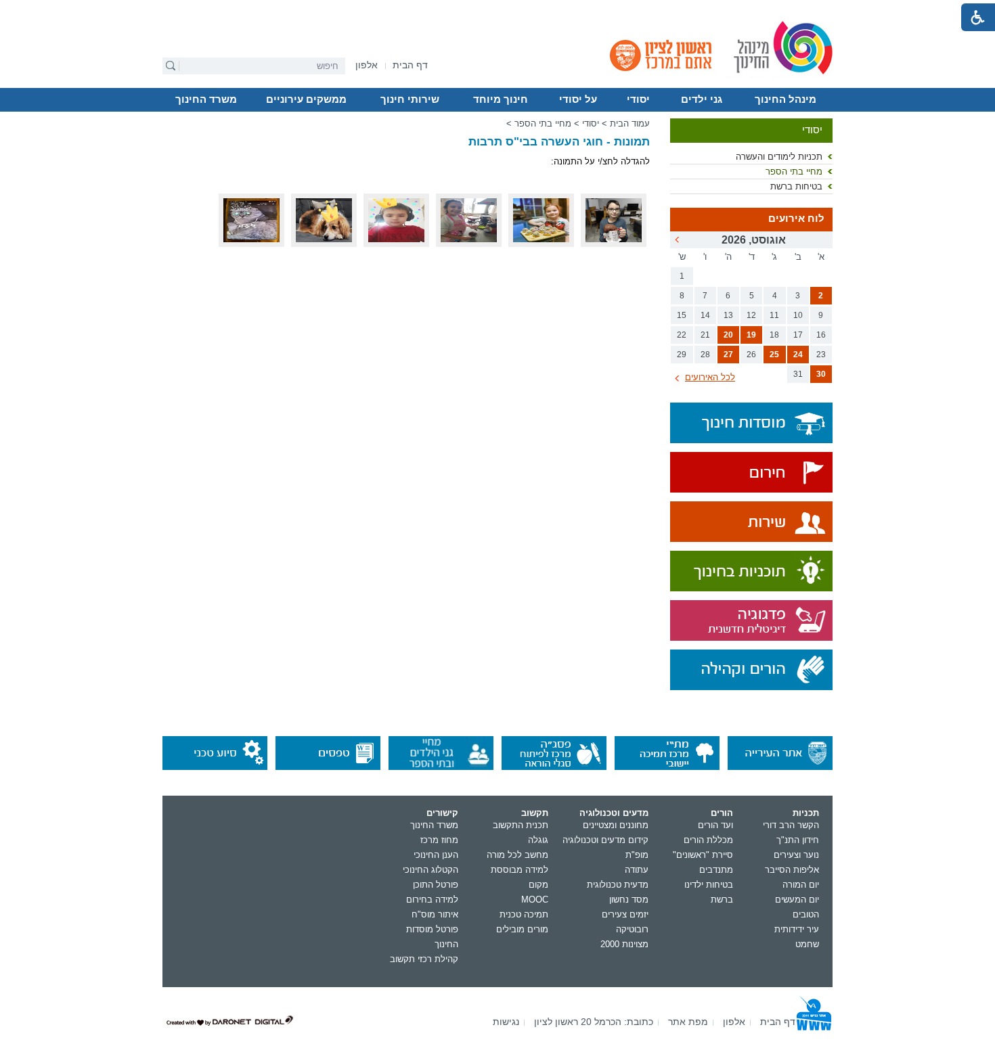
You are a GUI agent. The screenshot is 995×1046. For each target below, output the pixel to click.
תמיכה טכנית (524, 914)
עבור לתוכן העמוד (498, 10)
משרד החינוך (206, 99)
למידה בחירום (432, 899)
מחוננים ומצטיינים (615, 825)
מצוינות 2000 (624, 944)
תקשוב (534, 813)
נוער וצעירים (796, 855)
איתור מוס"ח (435, 914)
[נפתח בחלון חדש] (751, 473)
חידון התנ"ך (797, 840)
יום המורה (800, 885)
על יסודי (578, 99)
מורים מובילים (522, 929)
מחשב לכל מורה (517, 855)
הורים (722, 813)
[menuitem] (366, 65)
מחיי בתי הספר (794, 171)
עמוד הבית (630, 123)
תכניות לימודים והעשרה (779, 157)
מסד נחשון (628, 899)
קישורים (442, 813)
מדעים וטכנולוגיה (613, 813)
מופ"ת (636, 855)
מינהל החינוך (785, 99)
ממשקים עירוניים (306, 99)
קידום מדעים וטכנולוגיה (605, 840)
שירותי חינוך (409, 99)
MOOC (534, 899)
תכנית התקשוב (520, 825)
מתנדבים (716, 870)
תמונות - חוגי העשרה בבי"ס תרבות (559, 141)
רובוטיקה (632, 929)
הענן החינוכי (436, 855)
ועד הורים (715, 825)
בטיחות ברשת (796, 186)
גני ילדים (701, 99)
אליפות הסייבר (792, 870)
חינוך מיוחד (500, 99)
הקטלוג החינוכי (430, 870)
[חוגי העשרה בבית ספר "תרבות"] (613, 244)
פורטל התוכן (435, 885)
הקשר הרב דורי (791, 825)
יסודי (638, 99)
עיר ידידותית (796, 929)
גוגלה (538, 840)
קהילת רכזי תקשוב (424, 959)
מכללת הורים (708, 840)
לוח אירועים (796, 218)
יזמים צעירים (625, 914)
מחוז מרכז (439, 840)
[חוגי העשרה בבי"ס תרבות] (469, 244)
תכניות (806, 813)
